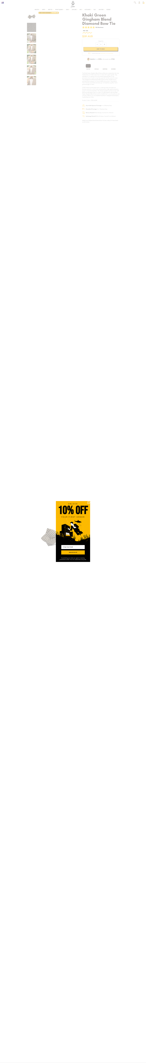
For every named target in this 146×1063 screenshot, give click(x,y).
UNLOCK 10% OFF (73, 552)
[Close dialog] (88, 502)
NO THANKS (73, 556)
